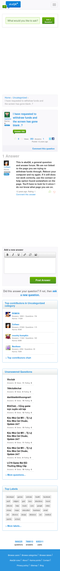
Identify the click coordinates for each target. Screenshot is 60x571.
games (20, 497)
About (24, 560)
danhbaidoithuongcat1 (19, 397)
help (17, 505)
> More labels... (13, 525)
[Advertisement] (30, 63)
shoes (9, 510)
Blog (42, 565)
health (37, 497)
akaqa (23, 514)
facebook (46, 497)
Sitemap (34, 565)
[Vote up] (15, 138)
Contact (46, 560)
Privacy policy (22, 565)
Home (8, 97)
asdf (8, 501)
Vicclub (11, 379)
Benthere (16, 346)
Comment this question (43, 148)
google (39, 505)
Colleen (7, 166)
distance (33, 514)
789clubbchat (14, 388)
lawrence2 (8, 118)
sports (9, 519)
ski (8, 514)
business (36, 510)
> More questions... (16, 474)
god (23, 501)
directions (38, 501)
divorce (15, 514)
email (45, 510)
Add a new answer (13, 249)
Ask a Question (48, 20)
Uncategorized (20, 97)
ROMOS (16, 313)
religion (16, 501)
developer (10, 497)
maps (17, 510)
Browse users (13, 555)
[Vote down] (21, 138)
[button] (7, 255)
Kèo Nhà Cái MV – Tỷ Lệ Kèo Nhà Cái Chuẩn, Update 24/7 (19, 420)
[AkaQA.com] (11, 5)
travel (48, 501)
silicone (9, 505)
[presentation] (7, 255)
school (17, 519)
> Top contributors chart (18, 357)
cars (32, 505)
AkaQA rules (15, 560)
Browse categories (29, 555)
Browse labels (45, 555)
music (24, 505)
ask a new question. (38, 293)
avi (40, 514)
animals (29, 497)
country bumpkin (20, 335)
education (26, 510)
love (30, 501)
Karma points (35, 560)
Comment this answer (26, 194)
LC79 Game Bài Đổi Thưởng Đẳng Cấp (17, 464)
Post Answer (43, 280)
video (48, 505)
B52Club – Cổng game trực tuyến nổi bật (18, 407)
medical (48, 514)
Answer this (19, 131)
